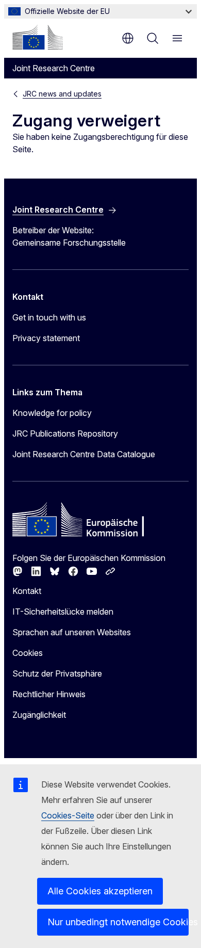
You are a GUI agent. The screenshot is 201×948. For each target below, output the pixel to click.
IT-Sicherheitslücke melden (62, 611)
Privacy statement (46, 338)
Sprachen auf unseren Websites (71, 632)
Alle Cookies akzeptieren (100, 891)
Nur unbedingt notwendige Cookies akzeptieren (118, 922)
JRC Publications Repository (65, 433)
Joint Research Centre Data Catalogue (83, 454)
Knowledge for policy (52, 413)
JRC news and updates (62, 93)
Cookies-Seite (67, 815)
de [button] (127, 38)
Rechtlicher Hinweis (49, 694)
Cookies (27, 653)
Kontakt (26, 591)
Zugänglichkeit (39, 715)
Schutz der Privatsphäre (57, 673)
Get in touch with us (49, 317)
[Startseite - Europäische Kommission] (37, 37)
